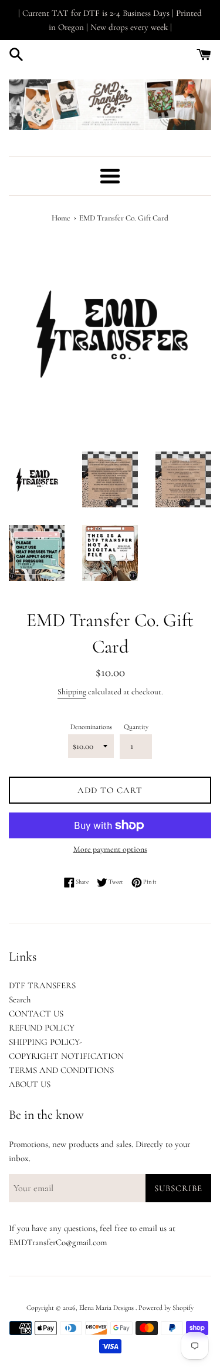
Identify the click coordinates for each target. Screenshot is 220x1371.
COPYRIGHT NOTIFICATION (66, 1056)
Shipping (71, 692)
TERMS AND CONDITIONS (61, 1070)
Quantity (136, 727)
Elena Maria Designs (107, 1307)
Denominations (91, 727)
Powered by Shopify (166, 1307)
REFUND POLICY (42, 1027)
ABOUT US (29, 1084)
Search (20, 999)
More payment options (110, 849)
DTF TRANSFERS (42, 985)
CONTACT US (36, 1013)
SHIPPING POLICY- (45, 1041)
